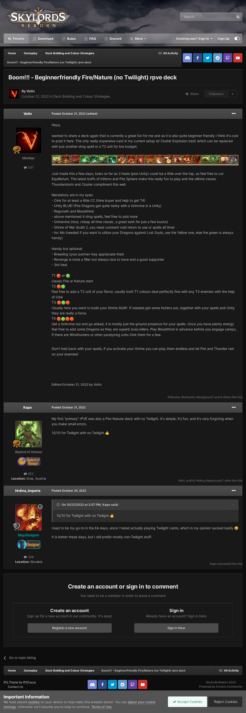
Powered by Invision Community (220, 686)
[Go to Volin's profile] (13, 93)
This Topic (220, 16)
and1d (190, 480)
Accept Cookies (189, 702)
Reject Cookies (225, 702)
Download (45, 39)
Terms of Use (102, 707)
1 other (226, 480)
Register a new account (69, 628)
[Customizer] (237, 39)
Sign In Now (176, 628)
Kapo (27, 407)
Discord (115, 39)
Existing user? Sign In (193, 39)
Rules (71, 39)
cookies (34, 702)
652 (30, 474)
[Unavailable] (145, 160)
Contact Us (15, 687)
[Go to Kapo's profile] (28, 434)
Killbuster (174, 397)
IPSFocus (29, 682)
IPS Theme (11, 682)
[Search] (238, 16)
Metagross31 (205, 397)
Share (193, 94)
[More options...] (234, 114)
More (139, 39)
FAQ (92, 39)
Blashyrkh (188, 397)
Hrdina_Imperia (206, 480)
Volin (30, 91)
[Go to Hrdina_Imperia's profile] (28, 517)
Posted (69, 113)
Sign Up (223, 39)
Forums (18, 39)
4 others (225, 397)
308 (30, 557)
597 (30, 167)
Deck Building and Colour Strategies (81, 96)
